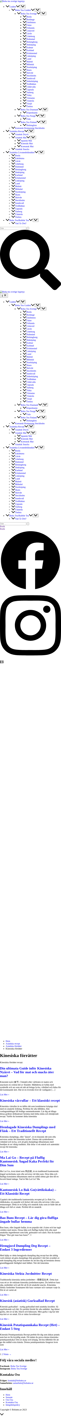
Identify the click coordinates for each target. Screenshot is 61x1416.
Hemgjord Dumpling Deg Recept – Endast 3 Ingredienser (25, 1247)
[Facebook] (30, 589)
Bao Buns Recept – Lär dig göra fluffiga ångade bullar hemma (29, 1219)
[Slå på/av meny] (23, 6)
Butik (2, 529)
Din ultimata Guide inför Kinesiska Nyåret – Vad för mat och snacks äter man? (27, 1072)
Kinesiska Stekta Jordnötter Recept (26, 1273)
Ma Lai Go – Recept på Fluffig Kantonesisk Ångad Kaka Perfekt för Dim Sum (27, 1161)
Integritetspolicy (13, 1405)
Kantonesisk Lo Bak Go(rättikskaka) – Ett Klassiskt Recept (28, 1191)
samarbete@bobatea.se (23, 1383)
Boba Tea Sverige (18, 1366)
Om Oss (9, 1400)
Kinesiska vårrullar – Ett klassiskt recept (30, 1100)
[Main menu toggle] (4, 295)
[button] (18, 6)
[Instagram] (30, 659)
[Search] (28, 523)
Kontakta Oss (12, 1402)
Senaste (9, 1397)
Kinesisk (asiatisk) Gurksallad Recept (27, 1301)
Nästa (7, 1354)
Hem (8, 1395)
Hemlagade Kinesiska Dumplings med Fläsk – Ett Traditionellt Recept (27, 1129)
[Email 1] (1, 663)
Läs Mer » (4, 1094)
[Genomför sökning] (28, 228)
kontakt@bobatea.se (17, 1380)
